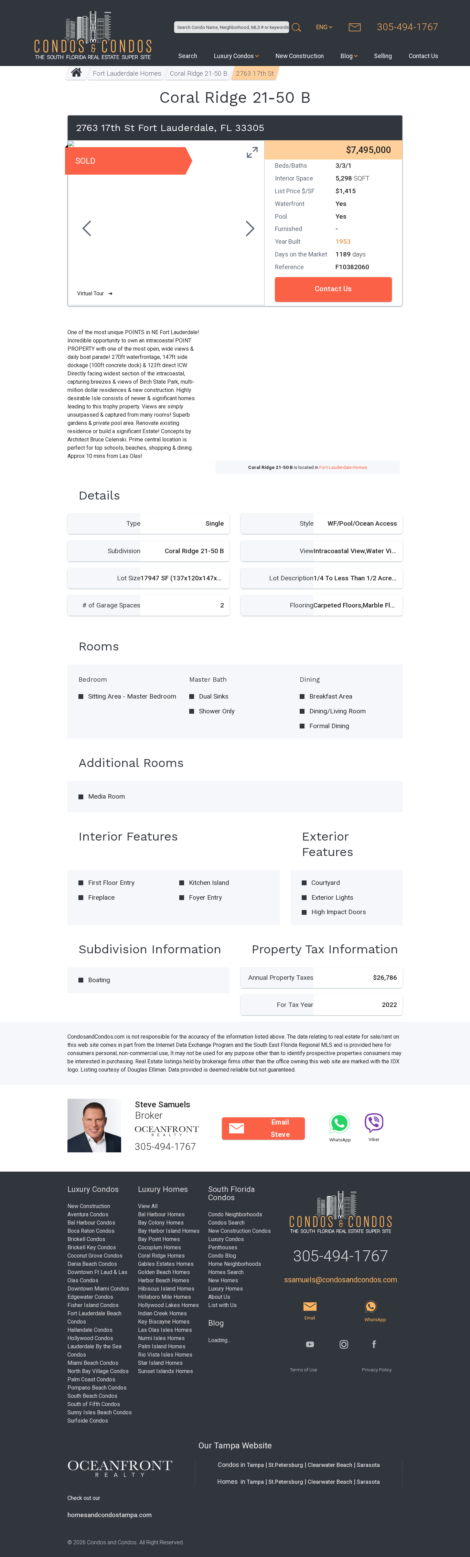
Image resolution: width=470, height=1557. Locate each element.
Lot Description (291, 578)
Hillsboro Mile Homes (164, 1297)
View (306, 551)
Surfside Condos (87, 1420)
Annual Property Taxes (280, 978)
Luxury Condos (234, 56)
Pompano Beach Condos (97, 1387)
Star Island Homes (160, 1363)
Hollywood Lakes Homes (168, 1305)
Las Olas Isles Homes (165, 1330)
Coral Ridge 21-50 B (199, 73)
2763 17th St (255, 73)
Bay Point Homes (159, 1239)
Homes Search (226, 1272)
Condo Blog (222, 1255)
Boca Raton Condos (91, 1231)
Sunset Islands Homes (165, 1371)
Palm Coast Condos (91, 1379)
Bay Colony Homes (161, 1222)
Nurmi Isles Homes (161, 1338)
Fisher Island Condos (93, 1305)
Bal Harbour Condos (91, 1222)
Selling (383, 56)
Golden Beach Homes (164, 1272)
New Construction (300, 56)
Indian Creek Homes (162, 1313)
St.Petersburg (285, 1465)
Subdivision (124, 551)
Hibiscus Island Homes (166, 1288)
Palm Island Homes (161, 1346)
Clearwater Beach (330, 1465)
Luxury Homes (225, 1288)
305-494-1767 (407, 27)
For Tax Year (295, 1005)
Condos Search (226, 1222)
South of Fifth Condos (93, 1404)
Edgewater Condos (90, 1297)
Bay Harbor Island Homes (169, 1231)
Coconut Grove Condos (94, 1255)
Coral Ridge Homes (161, 1255)
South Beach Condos (92, 1396)
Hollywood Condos (90, 1338)
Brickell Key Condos (91, 1247)
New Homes (223, 1280)
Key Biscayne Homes (164, 1321)
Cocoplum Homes (159, 1247)
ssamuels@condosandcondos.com (340, 1279)
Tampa (255, 1465)
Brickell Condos (86, 1239)
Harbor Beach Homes (163, 1280)
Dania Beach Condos (92, 1264)
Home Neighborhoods (234, 1264)
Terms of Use (303, 1369)
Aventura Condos (87, 1214)
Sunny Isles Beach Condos (99, 1412)
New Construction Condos (239, 1231)
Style (306, 523)
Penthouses (222, 1247)
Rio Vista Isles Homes (165, 1354)
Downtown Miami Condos (98, 1288)
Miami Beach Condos (92, 1363)
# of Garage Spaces (111, 605)
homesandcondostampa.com (109, 1515)
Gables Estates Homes (166, 1264)
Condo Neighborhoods (235, 1214)
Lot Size (128, 578)
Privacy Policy (377, 1369)
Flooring (301, 605)
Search (187, 56)
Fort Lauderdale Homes (127, 73)
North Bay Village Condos (98, 1371)
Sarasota (368, 1465)
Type (133, 523)
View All (148, 1206)
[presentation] (86, 229)
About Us (219, 1297)
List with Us (222, 1305)
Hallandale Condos (90, 1330)
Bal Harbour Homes (161, 1214)
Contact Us (423, 56)
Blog (347, 56)
